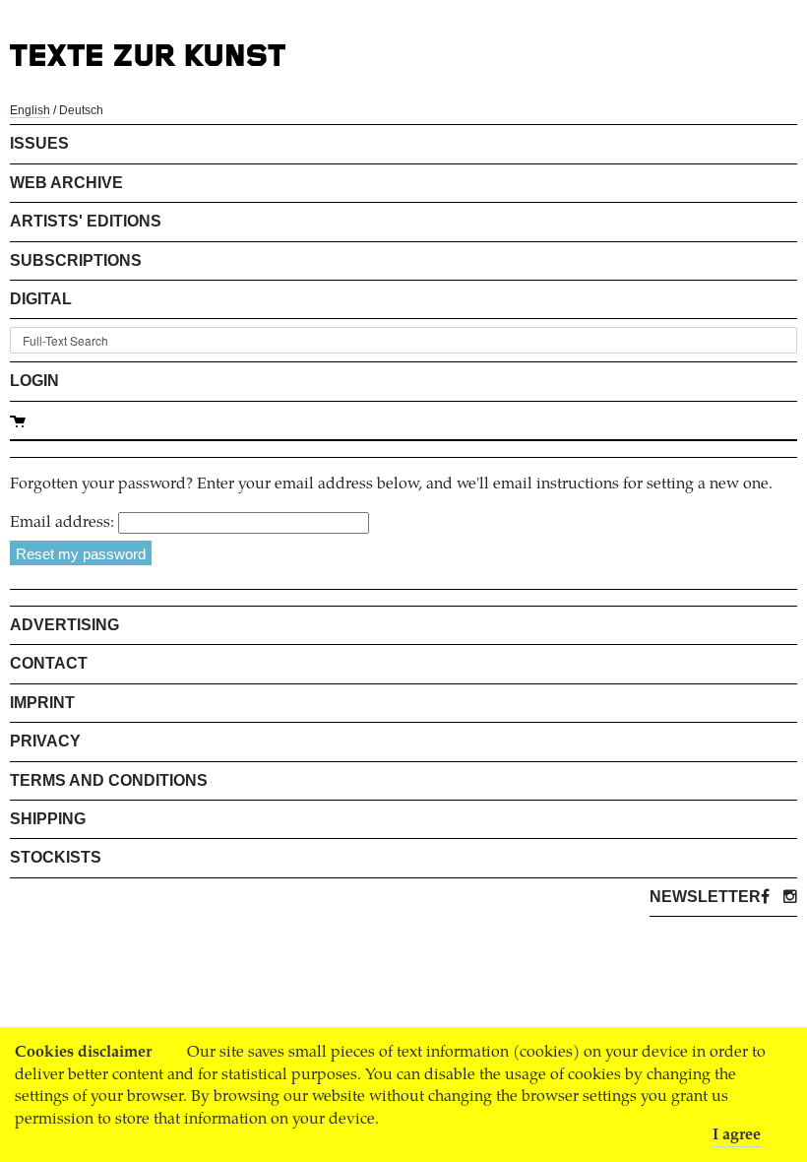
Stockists (55, 857)
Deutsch (81, 110)
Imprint (42, 702)
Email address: (62, 523)
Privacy (45, 741)
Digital (41, 298)
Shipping (48, 818)
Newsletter (705, 896)
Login (34, 380)
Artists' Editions (85, 221)
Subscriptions (76, 260)
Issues (39, 143)
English (30, 110)
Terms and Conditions (109, 780)
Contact (49, 663)
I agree (737, 1135)
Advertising (64, 624)
